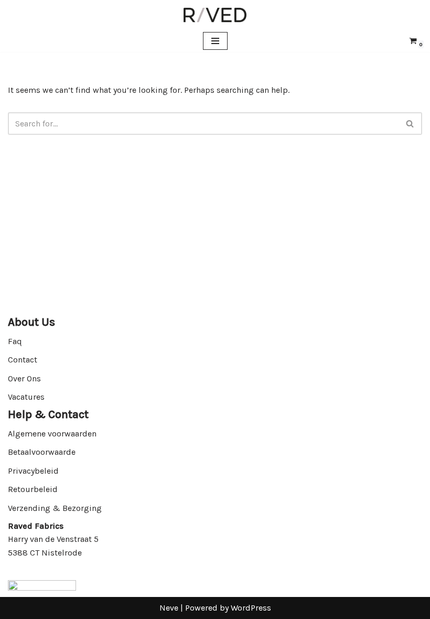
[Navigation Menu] (215, 41)
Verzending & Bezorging (55, 508)
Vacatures (26, 397)
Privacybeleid (33, 471)
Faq (15, 341)
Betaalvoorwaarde (42, 452)
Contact (22, 360)
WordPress (251, 608)
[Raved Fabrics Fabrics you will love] (215, 15)
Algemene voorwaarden (52, 434)
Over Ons (24, 378)
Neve (168, 608)
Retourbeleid (33, 489)
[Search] (410, 123)
